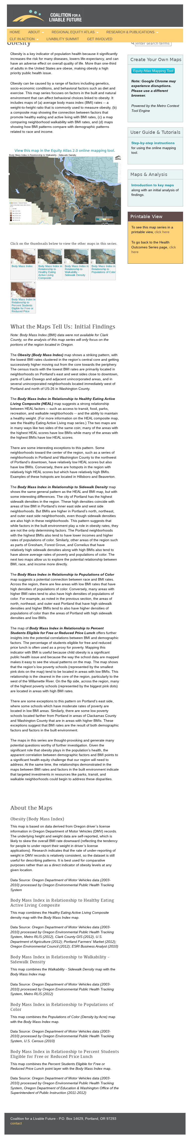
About (32, 32)
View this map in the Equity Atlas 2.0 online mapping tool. (65, 151)
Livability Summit (63, 39)
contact (16, 1123)
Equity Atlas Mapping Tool (153, 71)
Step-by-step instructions (153, 143)
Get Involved (99, 39)
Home (15, 32)
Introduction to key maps (152, 185)
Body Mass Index (22, 266)
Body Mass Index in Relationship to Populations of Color (104, 269)
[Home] (47, 15)
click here (162, 232)
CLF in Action (21, 39)
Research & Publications (129, 32)
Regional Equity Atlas (72, 32)
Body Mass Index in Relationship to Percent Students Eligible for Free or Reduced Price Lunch (23, 307)
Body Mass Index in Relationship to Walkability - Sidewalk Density (77, 270)
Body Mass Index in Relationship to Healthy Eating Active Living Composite (50, 272)
